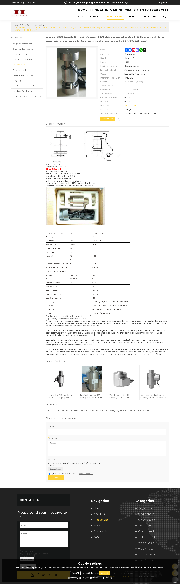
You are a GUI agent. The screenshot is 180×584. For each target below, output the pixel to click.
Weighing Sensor (118, 410)
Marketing (108, 578)
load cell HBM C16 (79, 410)
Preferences (96, 578)
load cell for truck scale (139, 410)
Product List (115, 17)
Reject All (75, 573)
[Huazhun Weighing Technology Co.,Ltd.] (19, 12)
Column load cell (34, 25)
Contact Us (148, 17)
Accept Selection (89, 573)
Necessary (74, 578)
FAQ (164, 17)
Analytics (85, 578)
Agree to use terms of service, (72, 473)
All (23, 25)
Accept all (104, 573)
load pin (104, 410)
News (132, 17)
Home (81, 17)
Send (56, 478)
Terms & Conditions (86, 474)
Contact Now (108, 118)
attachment (56, 469)
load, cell (94, 410)
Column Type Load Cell (57, 410)
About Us (96, 17)
